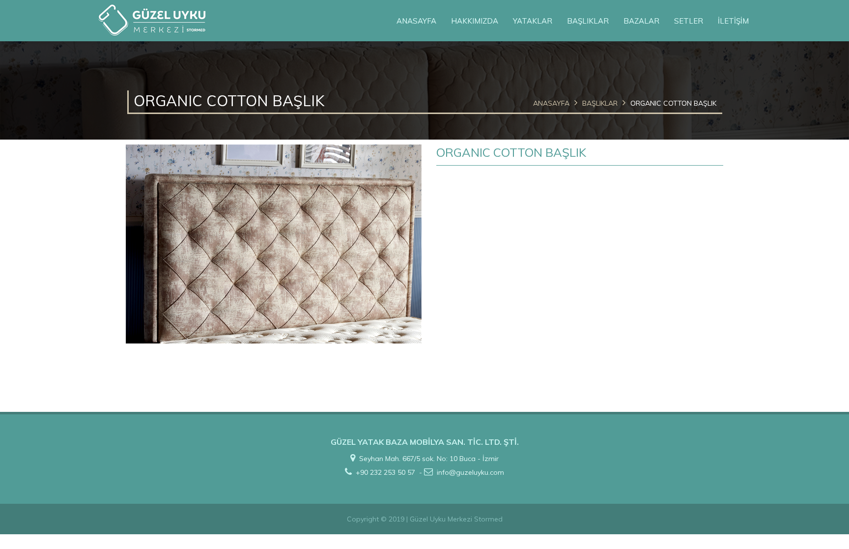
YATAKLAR (532, 21)
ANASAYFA (416, 21)
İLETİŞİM (733, 21)
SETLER (688, 21)
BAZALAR (641, 21)
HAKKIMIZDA (474, 21)
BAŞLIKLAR (588, 21)
